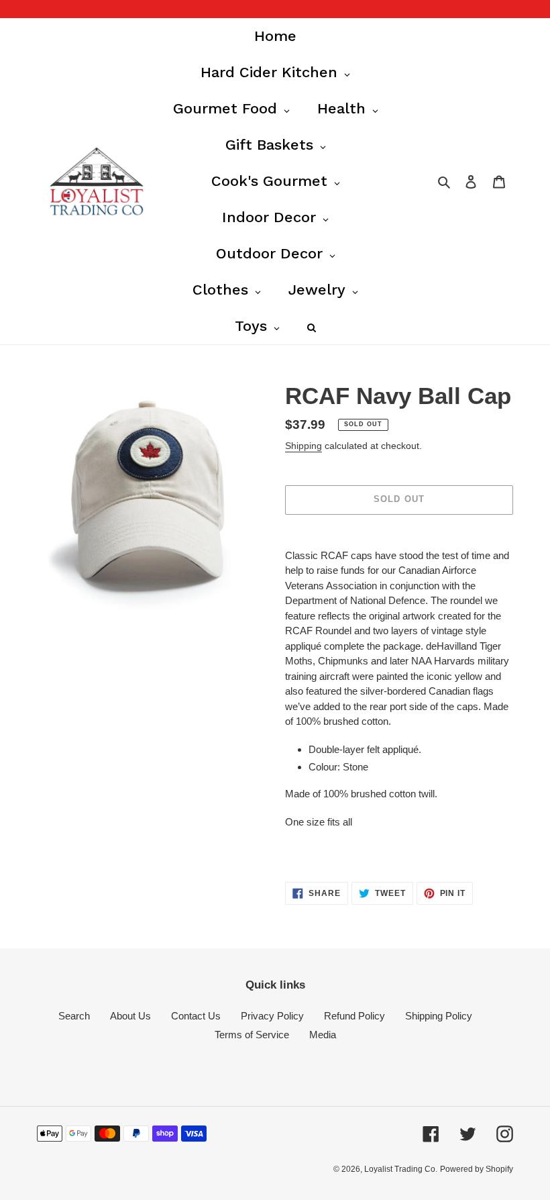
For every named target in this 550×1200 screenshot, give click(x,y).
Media (322, 1034)
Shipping (303, 445)
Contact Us (196, 1015)
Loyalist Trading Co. (400, 1169)
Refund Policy (354, 1015)
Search (74, 1015)
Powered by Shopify (476, 1169)
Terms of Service (252, 1034)
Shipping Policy (438, 1015)
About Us (130, 1015)
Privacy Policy (272, 1015)
